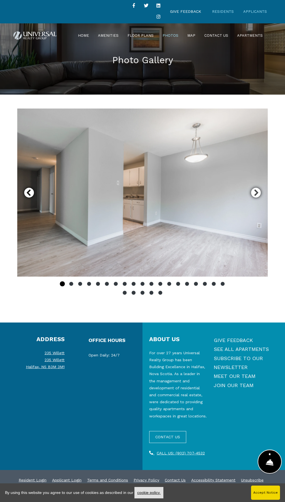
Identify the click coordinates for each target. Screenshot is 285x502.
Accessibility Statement (213, 480)
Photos (170, 35)
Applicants (255, 11)
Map (191, 35)
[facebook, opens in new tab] (133, 6)
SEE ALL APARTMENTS (241, 349)
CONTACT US (167, 437)
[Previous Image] (29, 192)
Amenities (108, 35)
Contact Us (216, 35)
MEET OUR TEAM (234, 376)
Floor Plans (140, 35)
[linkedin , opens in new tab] (158, 6)
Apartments (250, 35)
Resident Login (32, 480)
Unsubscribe (252, 480)
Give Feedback (185, 11)
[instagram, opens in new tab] (158, 17)
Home (83, 35)
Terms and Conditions (107, 480)
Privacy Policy (146, 480)
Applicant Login (67, 480)
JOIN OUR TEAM (234, 385)
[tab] (62, 283)
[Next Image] (256, 192)
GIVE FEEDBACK (233, 340)
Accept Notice (265, 492)
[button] (142, 193)
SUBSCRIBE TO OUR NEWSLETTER (238, 362)
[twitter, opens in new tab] (146, 6)
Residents (223, 11)
